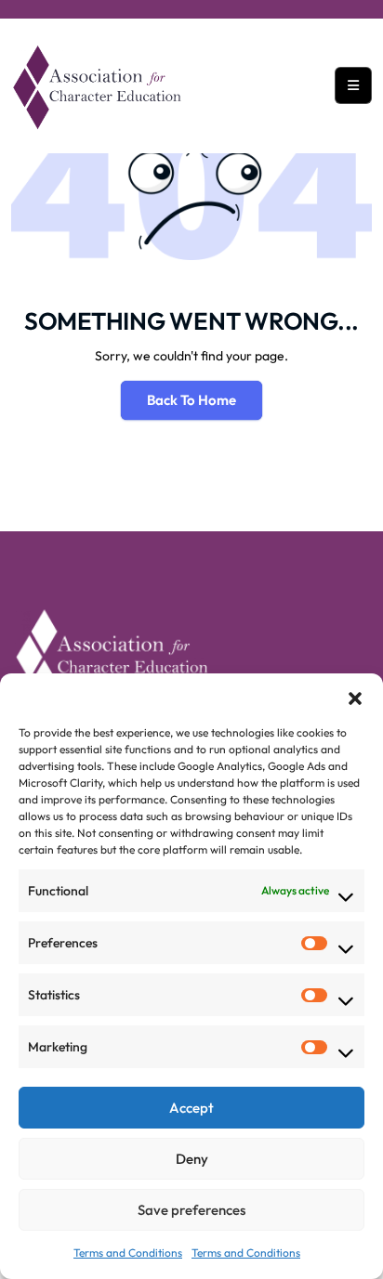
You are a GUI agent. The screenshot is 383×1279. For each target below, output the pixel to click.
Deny (192, 1159)
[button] (355, 696)
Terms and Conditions (127, 1252)
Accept (191, 1107)
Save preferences (191, 1210)
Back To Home (191, 400)
